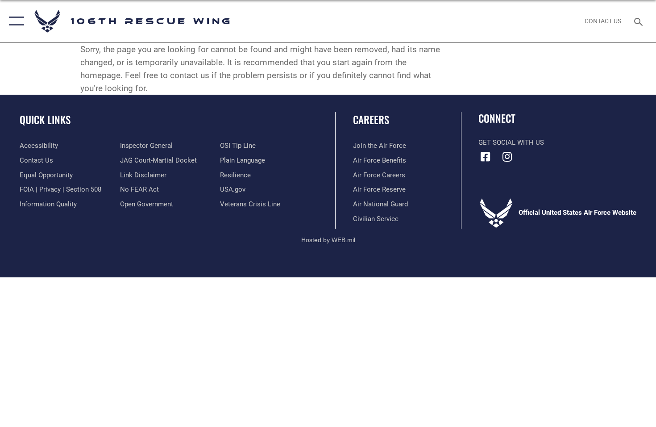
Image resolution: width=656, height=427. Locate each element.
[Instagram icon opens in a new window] (507, 156)
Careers (371, 119)
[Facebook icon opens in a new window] (485, 156)
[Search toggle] (640, 21)
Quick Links (45, 119)
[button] (14, 21)
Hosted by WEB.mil (328, 239)
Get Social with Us (511, 142)
